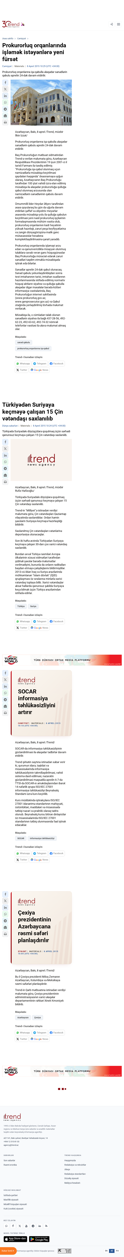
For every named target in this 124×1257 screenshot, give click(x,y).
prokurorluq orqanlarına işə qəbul (33, 348)
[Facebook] (13, 1226)
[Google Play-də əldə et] (39, 1239)
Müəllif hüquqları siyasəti (15, 1204)
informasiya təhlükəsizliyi (42, 838)
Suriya (33, 606)
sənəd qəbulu (23, 342)
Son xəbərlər (9, 1160)
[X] (19, 1226)
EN (106, 1251)
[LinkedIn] (39, 1226)
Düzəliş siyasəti (71, 1178)
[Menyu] (118, 24)
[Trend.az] (13, 24)
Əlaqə (67, 1169)
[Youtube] (26, 1226)
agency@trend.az (11, 1145)
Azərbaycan (23, 1017)
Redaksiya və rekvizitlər (75, 1165)
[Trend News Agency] (12, 1117)
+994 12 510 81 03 (11, 1141)
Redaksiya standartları (75, 1174)
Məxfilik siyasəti (11, 1199)
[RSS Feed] (46, 1226)
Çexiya (37, 1017)
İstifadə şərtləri (11, 1195)
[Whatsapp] (6, 1226)
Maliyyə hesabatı (72, 1183)
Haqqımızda (70, 1160)
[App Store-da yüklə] (15, 1239)
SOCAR (20, 838)
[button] (5, 82)
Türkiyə (20, 606)
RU (117, 1251)
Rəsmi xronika (10, 1165)
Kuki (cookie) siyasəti (13, 1208)
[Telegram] (33, 1226)
